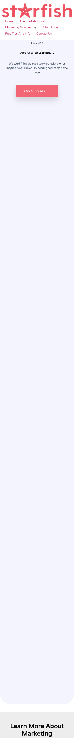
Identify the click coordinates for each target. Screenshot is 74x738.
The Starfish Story (32, 21)
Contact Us (44, 33)
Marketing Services (18, 27)
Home (9, 21)
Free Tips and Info (17, 33)
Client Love (50, 27)
